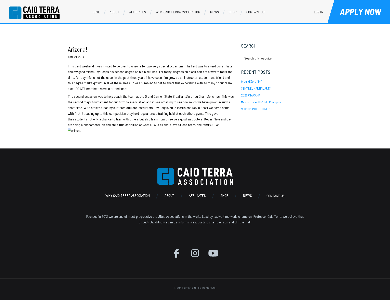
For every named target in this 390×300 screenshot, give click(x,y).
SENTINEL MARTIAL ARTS (256, 88)
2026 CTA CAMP (250, 95)
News (247, 195)
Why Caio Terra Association (127, 195)
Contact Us (275, 195)
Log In (318, 12)
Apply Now (360, 11)
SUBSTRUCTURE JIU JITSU (256, 109)
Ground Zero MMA (251, 81)
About (169, 195)
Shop (224, 195)
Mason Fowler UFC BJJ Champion (261, 102)
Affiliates (197, 195)
